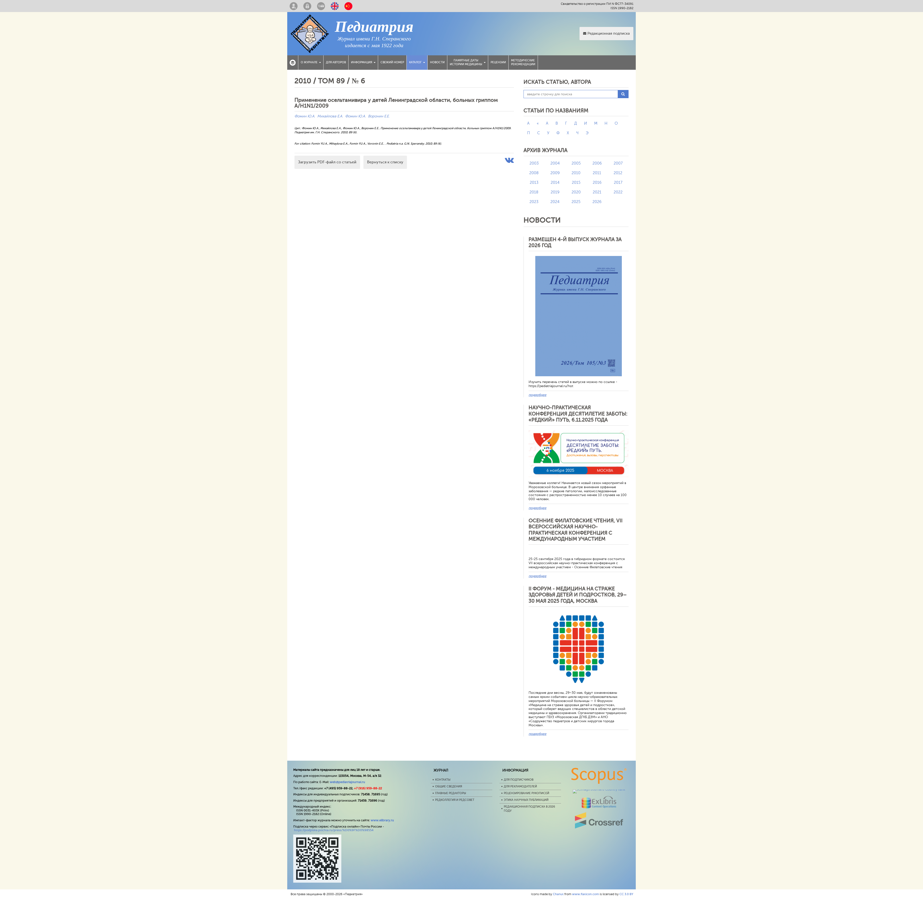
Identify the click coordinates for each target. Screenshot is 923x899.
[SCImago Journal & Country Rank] (599, 789)
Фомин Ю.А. (304, 116)
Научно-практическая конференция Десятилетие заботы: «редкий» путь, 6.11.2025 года (578, 413)
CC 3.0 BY (626, 894)
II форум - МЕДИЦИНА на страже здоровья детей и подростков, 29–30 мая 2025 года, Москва (578, 595)
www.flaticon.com (585, 894)
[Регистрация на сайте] (293, 6)
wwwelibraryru (382, 820)
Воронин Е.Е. (378, 116)
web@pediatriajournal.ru (347, 782)
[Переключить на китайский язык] (348, 6)
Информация (361, 62)
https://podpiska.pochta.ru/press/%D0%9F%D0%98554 (334, 830)
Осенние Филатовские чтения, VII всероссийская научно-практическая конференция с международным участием (576, 530)
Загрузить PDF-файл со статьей (327, 162)
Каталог (415, 62)
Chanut (558, 894)
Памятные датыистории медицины (466, 62)
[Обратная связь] (321, 6)
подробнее (537, 395)
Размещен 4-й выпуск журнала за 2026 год (575, 242)
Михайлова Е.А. (330, 116)
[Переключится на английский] (334, 6)
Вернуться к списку (385, 162)
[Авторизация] (307, 6)
